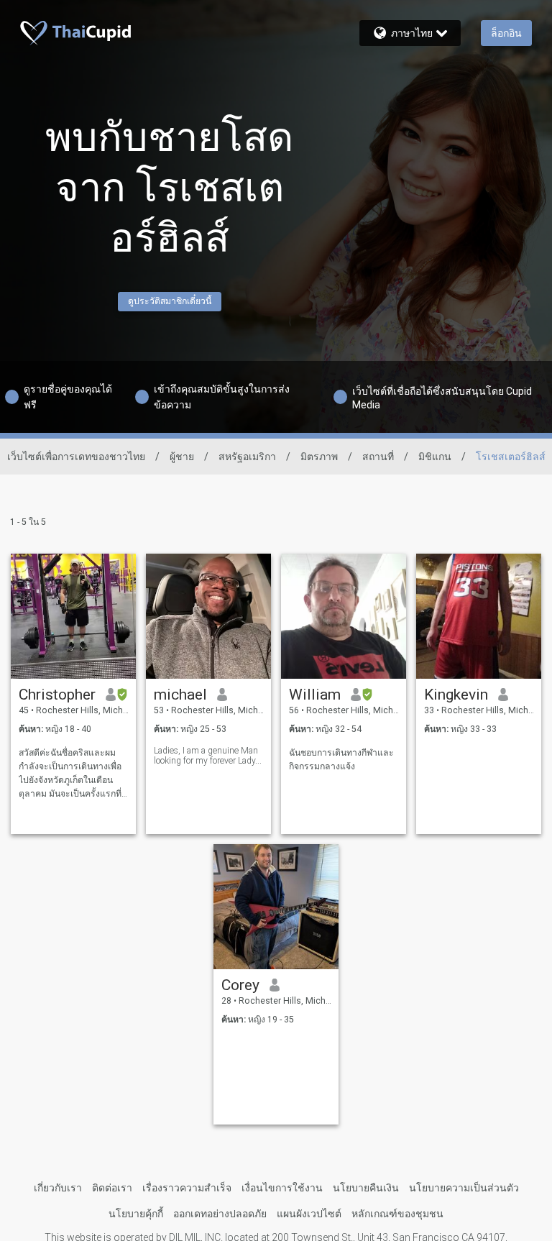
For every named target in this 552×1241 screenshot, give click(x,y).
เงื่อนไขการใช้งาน (282, 1188)
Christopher (57, 694)
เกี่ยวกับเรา (58, 1188)
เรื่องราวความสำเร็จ (186, 1188)
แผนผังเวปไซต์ (309, 1213)
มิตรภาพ (319, 456)
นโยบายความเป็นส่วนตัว (464, 1188)
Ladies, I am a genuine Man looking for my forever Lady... (208, 756)
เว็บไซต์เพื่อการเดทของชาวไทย (76, 456)
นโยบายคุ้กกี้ (136, 1213)
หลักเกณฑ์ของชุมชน (397, 1213)
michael (180, 694)
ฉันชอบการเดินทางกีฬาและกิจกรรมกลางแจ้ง (341, 759)
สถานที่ (378, 456)
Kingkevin (456, 694)
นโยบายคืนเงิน (366, 1188)
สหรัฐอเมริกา (247, 456)
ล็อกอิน (506, 33)
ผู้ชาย (182, 456)
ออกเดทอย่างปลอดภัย (220, 1213)
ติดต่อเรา (112, 1188)
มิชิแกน (434, 456)
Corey (240, 985)
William (315, 694)
